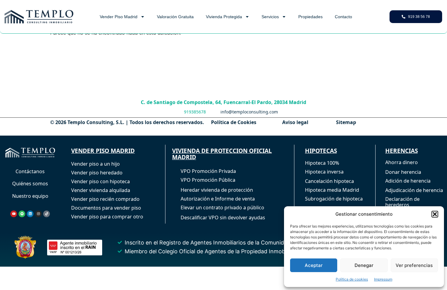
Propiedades (310, 16)
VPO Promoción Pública (208, 180)
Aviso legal (295, 122)
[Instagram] (38, 214)
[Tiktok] (46, 214)
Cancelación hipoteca (329, 181)
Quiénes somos (30, 183)
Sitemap (346, 122)
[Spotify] (22, 214)
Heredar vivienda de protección (217, 190)
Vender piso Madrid (118, 16)
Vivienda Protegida (224, 16)
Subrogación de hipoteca (334, 198)
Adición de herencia (408, 180)
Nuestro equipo (30, 196)
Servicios (270, 16)
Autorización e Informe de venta (218, 198)
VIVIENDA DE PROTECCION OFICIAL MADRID (222, 154)
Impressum (383, 279)
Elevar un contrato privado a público (222, 207)
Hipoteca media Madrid (332, 190)
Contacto (343, 16)
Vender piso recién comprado (105, 199)
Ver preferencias (414, 265)
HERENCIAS (401, 151)
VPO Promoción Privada (208, 171)
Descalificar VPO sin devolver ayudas (223, 217)
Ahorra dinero (401, 162)
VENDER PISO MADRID (103, 151)
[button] (435, 214)
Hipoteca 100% (322, 163)
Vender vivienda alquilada (100, 190)
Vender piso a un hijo (95, 163)
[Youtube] (13, 214)
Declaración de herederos (402, 202)
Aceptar (314, 265)
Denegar (364, 265)
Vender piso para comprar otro (107, 216)
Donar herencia (403, 172)
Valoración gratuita (175, 16)
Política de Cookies (233, 122)
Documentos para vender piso (106, 207)
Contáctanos (30, 171)
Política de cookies (352, 279)
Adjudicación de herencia (414, 190)
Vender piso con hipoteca (100, 181)
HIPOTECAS (321, 151)
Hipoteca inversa (324, 171)
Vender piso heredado (97, 172)
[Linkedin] (30, 214)
